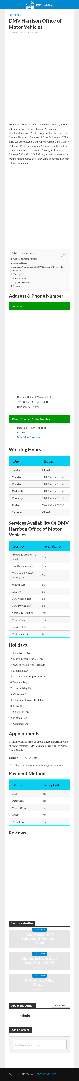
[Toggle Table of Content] (62, 254)
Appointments (19, 278)
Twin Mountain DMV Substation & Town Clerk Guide (39, 938)
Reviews (17, 286)
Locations (15, 15)
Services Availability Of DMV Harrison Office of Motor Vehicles (39, 268)
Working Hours (20, 262)
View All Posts (60, 1005)
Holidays (17, 274)
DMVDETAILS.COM (47, 1074)
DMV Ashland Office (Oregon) (39, 982)
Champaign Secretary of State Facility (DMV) (39, 960)
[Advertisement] (39, 81)
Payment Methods (21, 282)
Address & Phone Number (25, 258)
